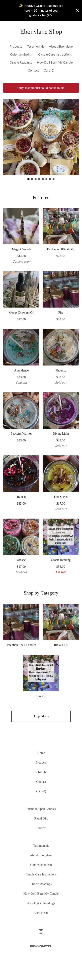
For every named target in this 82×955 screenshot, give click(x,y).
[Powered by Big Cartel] (41, 946)
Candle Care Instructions (55, 54)
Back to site (41, 912)
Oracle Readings (21, 62)
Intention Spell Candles (41, 809)
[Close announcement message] (77, 10)
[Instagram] (41, 931)
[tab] (28, 179)
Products (16, 46)
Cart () (49, 70)
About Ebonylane (61, 46)
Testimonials (35, 46)
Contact (33, 70)
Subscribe (41, 772)
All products (41, 716)
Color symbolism (21, 54)
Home (41, 753)
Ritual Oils (41, 818)
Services (41, 828)
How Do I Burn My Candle (55, 62)
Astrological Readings (41, 903)
